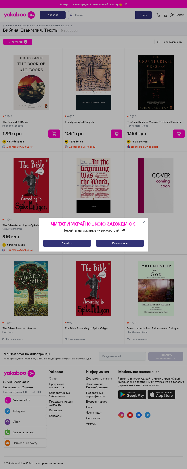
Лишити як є (120, 243)
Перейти (67, 243)
